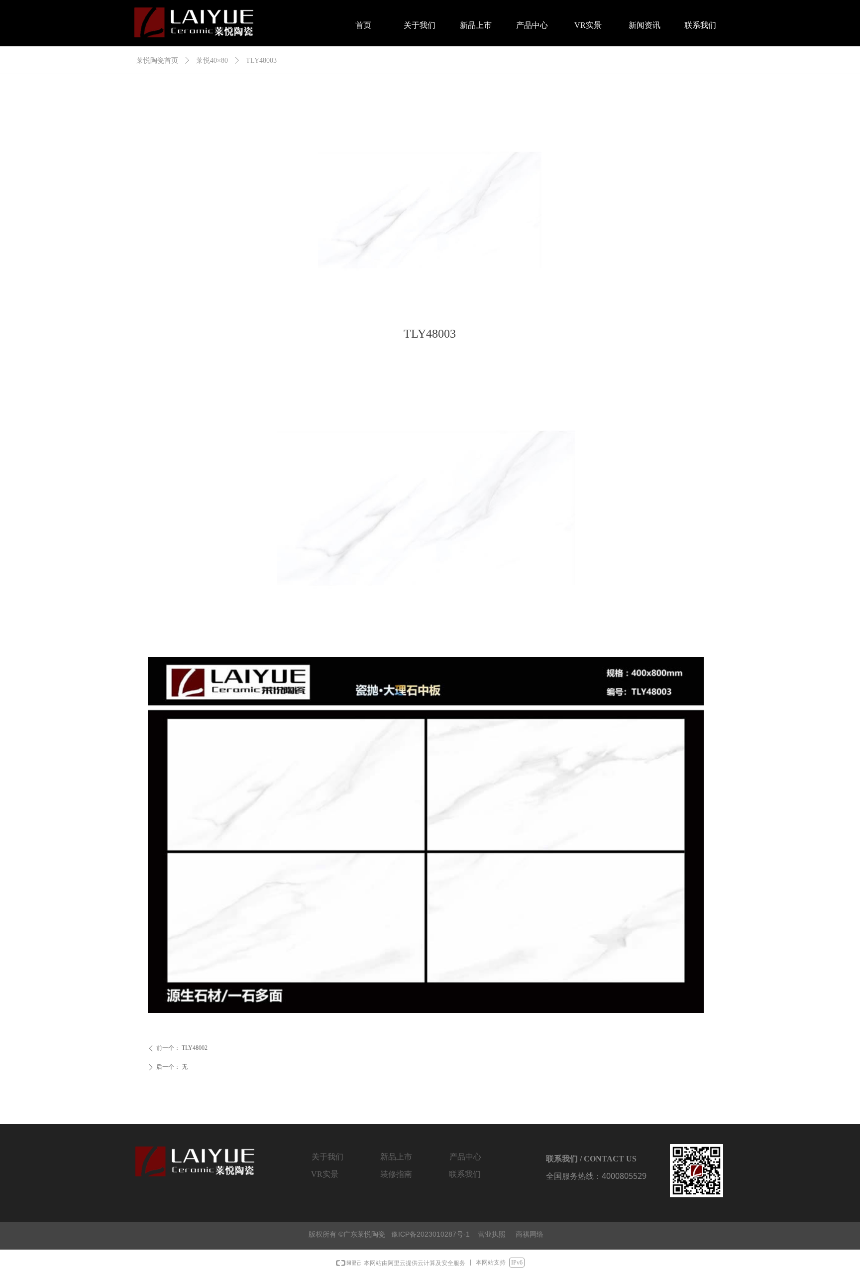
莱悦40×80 (212, 60)
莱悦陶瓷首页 (157, 60)
